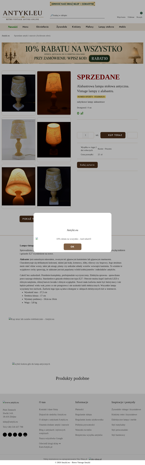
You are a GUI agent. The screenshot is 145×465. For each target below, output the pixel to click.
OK (72, 246)
